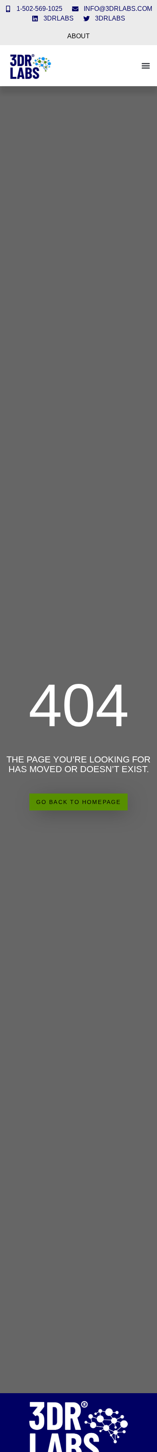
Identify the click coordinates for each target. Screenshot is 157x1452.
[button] (145, 65)
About (78, 36)
